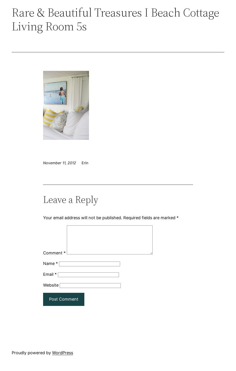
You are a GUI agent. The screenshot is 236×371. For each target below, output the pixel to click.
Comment (54, 252)
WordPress (62, 352)
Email (50, 274)
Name (50, 263)
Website (51, 285)
